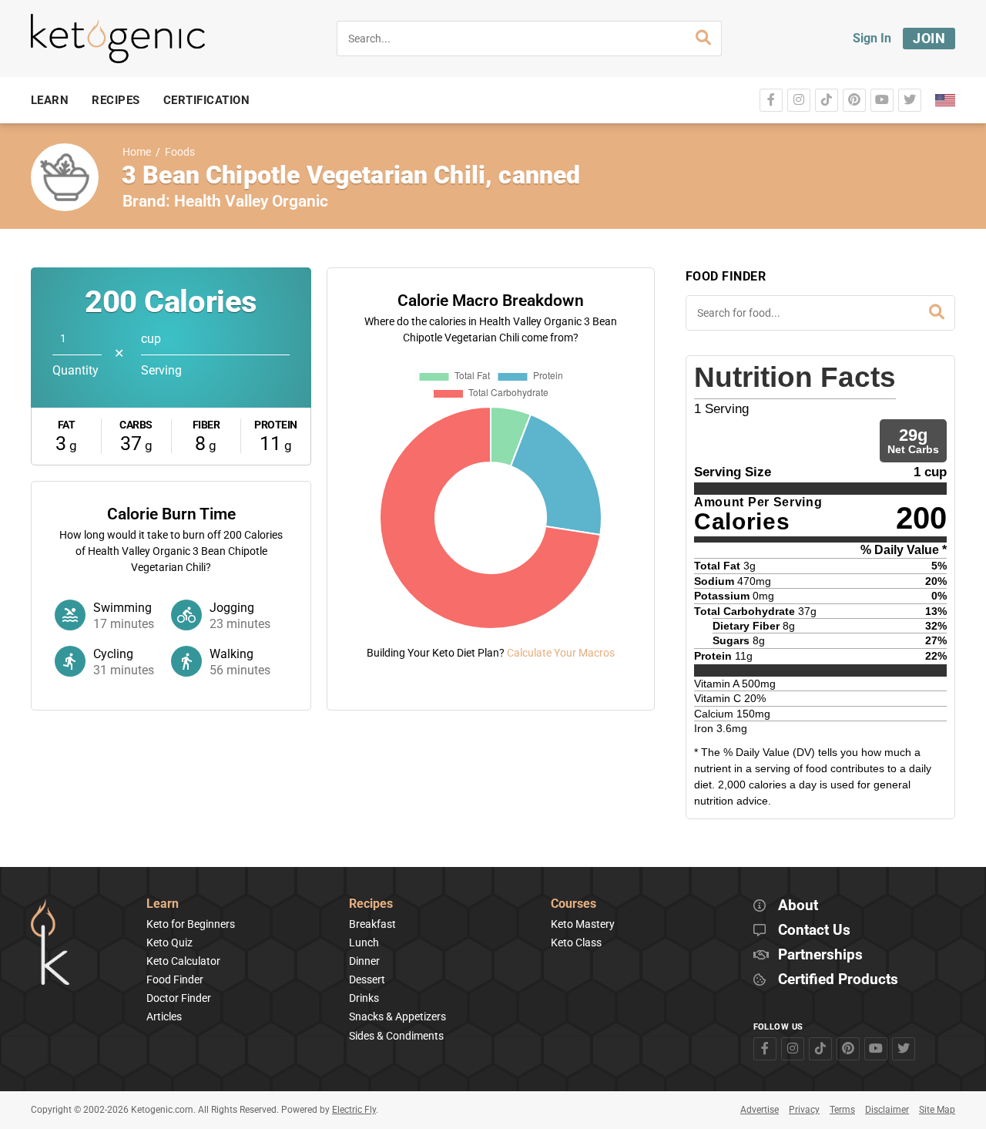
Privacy (804, 1109)
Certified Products (838, 980)
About (798, 906)
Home (136, 152)
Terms (842, 1109)
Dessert (367, 979)
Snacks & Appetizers (397, 1016)
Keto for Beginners (190, 924)
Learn (162, 904)
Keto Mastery (583, 924)
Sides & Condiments (396, 1036)
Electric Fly (354, 1109)
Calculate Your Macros (561, 653)
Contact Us (814, 930)
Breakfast (372, 924)
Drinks (364, 998)
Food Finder (174, 979)
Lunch (364, 942)
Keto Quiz (169, 942)
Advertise (759, 1109)
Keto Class (576, 942)
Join (929, 38)
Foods (180, 152)
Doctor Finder (178, 998)
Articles (164, 1016)
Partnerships (820, 955)
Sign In (872, 38)
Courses (573, 904)
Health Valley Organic (251, 201)
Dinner (364, 961)
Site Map (937, 1109)
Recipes (371, 904)
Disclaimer (887, 1109)
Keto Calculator (183, 961)
